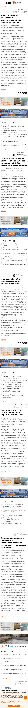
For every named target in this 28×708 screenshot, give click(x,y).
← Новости (4, 6)
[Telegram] (22, 93)
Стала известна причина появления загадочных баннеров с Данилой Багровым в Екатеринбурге (13, 377)
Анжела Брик (21, 683)
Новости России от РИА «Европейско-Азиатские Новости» (10, 3)
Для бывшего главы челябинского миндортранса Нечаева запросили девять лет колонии (15, 249)
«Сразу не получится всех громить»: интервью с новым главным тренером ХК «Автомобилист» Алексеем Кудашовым (15, 264)
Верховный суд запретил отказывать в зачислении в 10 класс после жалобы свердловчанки (14, 396)
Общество (3, 90)
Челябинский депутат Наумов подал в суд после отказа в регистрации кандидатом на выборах (15, 136)
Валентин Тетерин (21, 406)
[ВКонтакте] (18, 93)
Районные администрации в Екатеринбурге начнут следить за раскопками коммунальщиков (12, 390)
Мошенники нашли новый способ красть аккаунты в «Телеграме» (14, 131)
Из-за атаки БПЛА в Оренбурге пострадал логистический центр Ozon (14, 385)
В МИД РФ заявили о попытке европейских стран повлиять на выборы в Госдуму (14, 127)
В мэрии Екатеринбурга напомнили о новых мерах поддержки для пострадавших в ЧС (13, 520)
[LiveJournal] (26, 93)
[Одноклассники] (20, 93)
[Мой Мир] (24, 93)
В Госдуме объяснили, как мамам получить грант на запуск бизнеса (12, 515)
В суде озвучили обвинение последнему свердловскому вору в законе (14, 145)
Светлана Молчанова (21, 11)
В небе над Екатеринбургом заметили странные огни (14, 245)
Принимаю (14, 705)
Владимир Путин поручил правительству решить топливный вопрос (14, 141)
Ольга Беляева (21, 533)
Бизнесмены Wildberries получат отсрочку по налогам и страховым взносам (15, 259)
